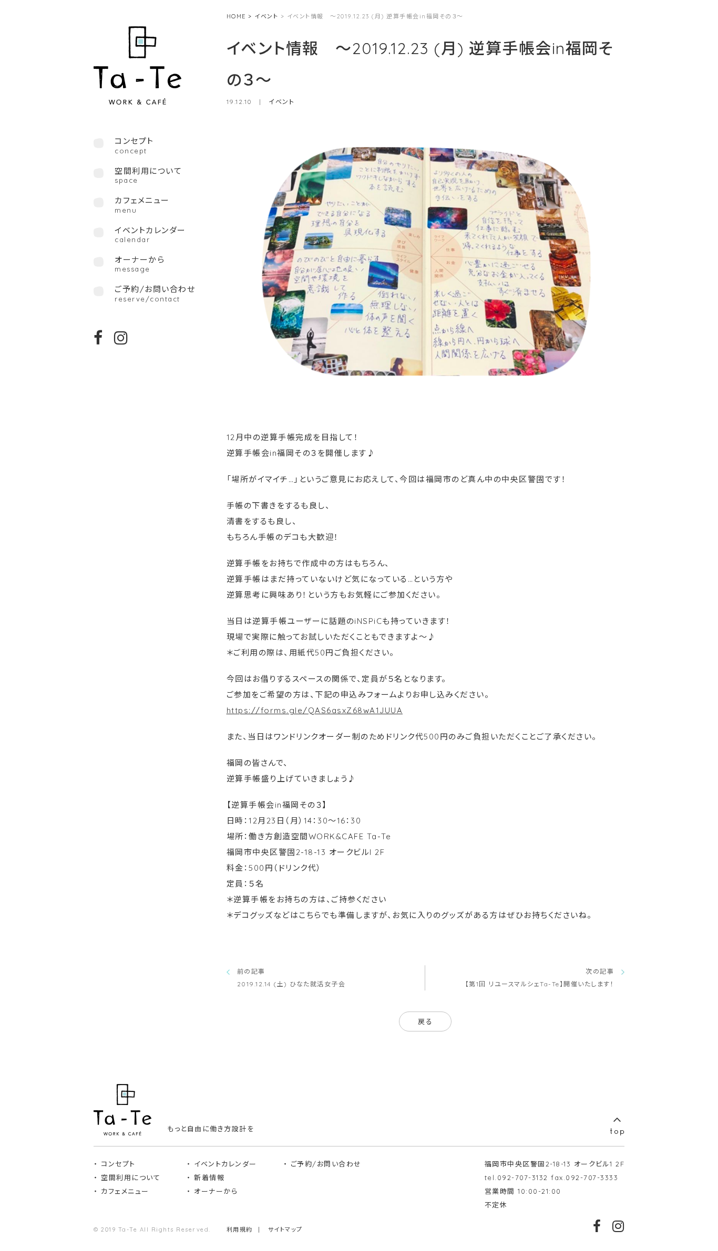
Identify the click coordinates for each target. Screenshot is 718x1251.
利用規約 (240, 1229)
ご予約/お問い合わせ (155, 293)
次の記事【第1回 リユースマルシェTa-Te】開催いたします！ (539, 977)
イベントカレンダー (150, 234)
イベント (266, 16)
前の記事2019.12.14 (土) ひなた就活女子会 (291, 977)
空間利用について (148, 175)
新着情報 (209, 1177)
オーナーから (140, 264)
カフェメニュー (142, 204)
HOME (236, 16)
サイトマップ (285, 1229)
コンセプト (118, 1164)
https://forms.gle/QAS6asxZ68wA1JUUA (315, 710)
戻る (425, 1021)
